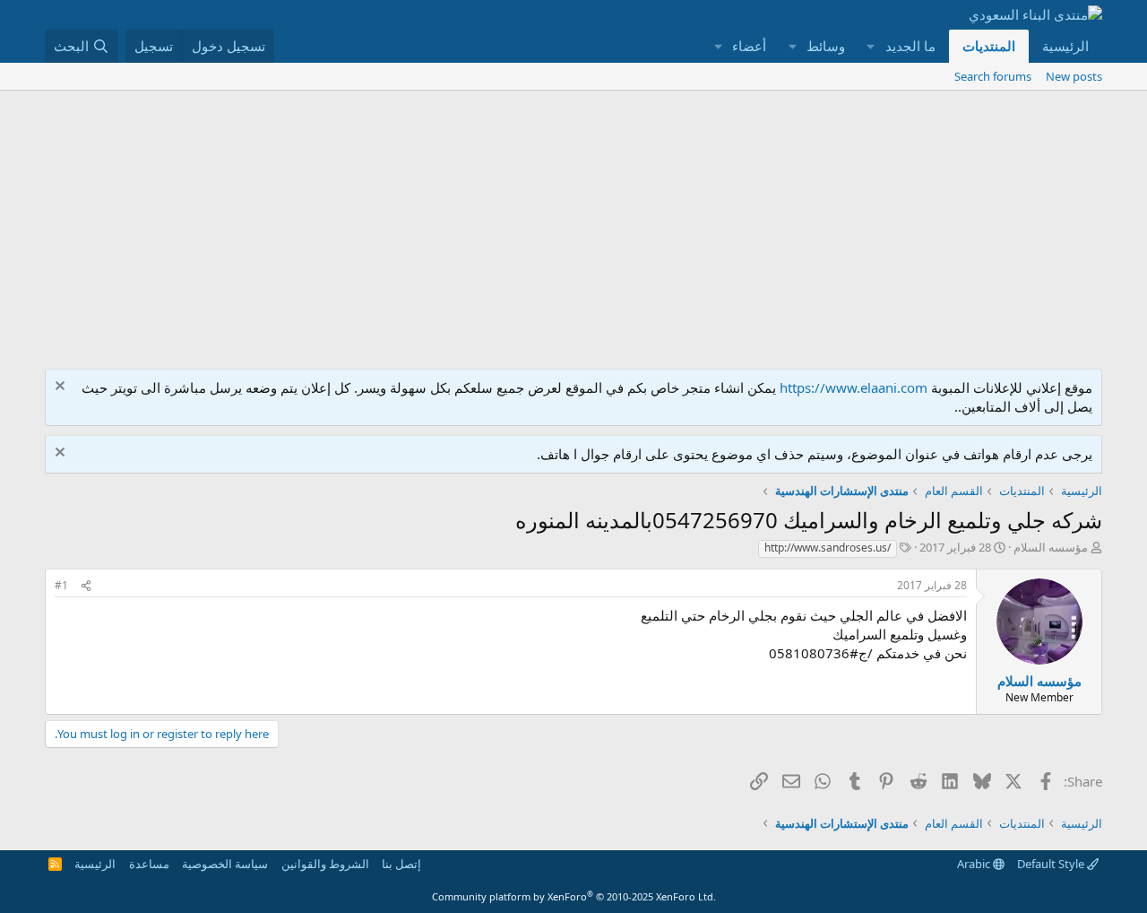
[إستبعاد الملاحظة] (62, 387)
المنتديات (988, 46)
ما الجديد (910, 46)
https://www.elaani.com (853, 387)
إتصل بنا (401, 864)
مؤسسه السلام (1050, 547)
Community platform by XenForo (574, 896)
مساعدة (149, 864)
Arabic (975, 864)
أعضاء (749, 46)
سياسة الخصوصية (225, 864)
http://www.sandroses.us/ (827, 547)
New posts (1074, 76)
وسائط (825, 46)
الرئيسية (1065, 46)
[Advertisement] (573, 225)
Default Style (1052, 864)
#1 (61, 585)
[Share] (86, 586)
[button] (871, 46)
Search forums (992, 76)
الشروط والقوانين (325, 864)
